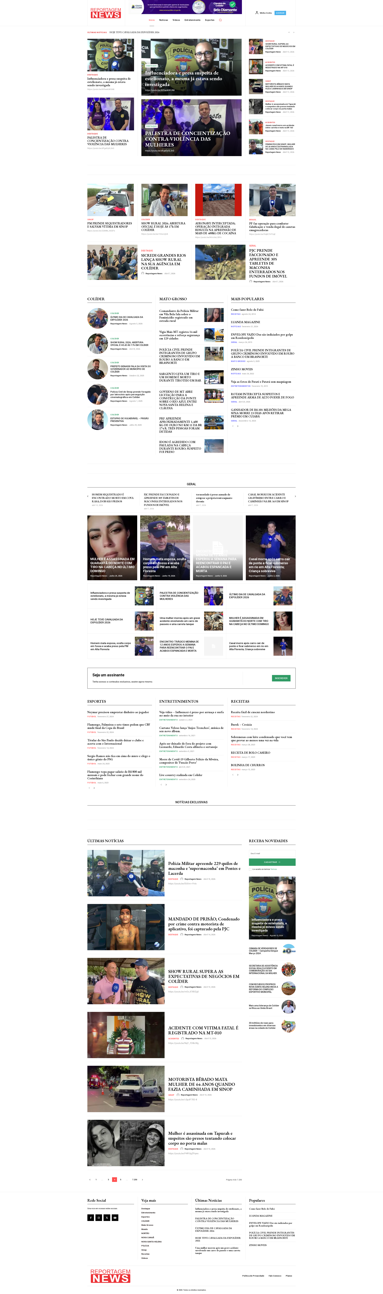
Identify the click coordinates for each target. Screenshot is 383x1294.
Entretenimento (168, 720)
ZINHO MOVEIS (242, 369)
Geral (252, 246)
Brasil (252, 220)
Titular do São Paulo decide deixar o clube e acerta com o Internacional (115, 741)
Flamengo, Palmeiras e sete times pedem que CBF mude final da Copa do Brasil (118, 726)
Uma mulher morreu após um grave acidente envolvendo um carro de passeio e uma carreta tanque (180, 621)
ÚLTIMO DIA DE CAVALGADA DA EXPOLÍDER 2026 (126, 318)
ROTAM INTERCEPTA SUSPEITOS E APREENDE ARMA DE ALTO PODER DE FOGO (262, 395)
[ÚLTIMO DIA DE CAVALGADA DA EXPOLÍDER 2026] (97, 318)
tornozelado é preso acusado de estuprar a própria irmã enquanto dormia (214, 498)
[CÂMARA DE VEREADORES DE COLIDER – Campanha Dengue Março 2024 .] (289, 951)
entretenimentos (241, 386)
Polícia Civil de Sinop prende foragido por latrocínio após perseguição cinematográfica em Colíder (130, 394)
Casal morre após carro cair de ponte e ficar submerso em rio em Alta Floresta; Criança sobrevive (248, 646)
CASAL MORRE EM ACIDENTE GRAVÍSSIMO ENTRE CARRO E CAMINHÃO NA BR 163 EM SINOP (268, 498)
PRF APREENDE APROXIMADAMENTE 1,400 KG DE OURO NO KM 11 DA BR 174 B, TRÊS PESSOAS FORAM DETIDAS (180, 425)
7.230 (134, 1179)
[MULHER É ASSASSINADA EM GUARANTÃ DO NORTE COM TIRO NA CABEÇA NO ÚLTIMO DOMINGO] (112, 547)
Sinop (268, 81)
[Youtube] (115, 1217)
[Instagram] (98, 1217)
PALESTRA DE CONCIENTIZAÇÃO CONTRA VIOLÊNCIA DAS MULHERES (108, 141)
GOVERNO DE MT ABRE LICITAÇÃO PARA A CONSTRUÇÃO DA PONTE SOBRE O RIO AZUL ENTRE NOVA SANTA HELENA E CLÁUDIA (178, 400)
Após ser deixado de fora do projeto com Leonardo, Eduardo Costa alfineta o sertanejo (188, 745)
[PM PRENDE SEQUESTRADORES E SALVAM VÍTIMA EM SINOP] (110, 200)
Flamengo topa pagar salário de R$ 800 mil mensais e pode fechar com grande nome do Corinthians (115, 775)
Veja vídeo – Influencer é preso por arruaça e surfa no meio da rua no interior (191, 713)
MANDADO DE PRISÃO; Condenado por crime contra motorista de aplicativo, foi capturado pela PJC (204, 924)
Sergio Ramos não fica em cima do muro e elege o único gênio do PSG (118, 757)
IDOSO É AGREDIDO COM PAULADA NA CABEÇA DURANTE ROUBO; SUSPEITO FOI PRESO (180, 447)
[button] (220, 20)
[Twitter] (107, 1217)
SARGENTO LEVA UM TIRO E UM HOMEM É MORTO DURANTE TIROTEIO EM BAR (180, 377)
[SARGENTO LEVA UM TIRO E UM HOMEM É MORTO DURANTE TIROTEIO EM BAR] (214, 377)
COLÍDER (145, 219)
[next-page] (238, 426)
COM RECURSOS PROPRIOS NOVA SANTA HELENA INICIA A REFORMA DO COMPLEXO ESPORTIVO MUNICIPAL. (263, 988)
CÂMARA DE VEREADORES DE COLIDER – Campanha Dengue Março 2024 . (263, 951)
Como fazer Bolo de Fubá (247, 310)
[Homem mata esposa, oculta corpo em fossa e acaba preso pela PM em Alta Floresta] (165, 547)
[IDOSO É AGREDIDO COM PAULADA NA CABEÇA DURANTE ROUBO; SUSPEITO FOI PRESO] (214, 446)
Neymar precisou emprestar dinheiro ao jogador (118, 712)
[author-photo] (143, 273)
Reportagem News (273, 52)
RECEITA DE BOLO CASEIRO (250, 753)
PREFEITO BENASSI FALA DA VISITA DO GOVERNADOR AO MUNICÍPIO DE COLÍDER (130, 369)
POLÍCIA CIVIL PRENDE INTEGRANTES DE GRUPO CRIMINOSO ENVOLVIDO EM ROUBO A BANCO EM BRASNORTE (179, 356)
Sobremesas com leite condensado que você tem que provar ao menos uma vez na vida (261, 738)
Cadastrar (270, 862)
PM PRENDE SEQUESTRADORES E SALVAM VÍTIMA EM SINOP (109, 225)
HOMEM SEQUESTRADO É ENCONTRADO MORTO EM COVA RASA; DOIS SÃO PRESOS (112, 498)
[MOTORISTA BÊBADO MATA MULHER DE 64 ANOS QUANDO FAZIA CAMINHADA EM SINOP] (256, 86)
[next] (294, 32)
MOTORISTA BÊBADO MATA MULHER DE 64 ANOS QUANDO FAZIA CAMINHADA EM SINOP (279, 86)
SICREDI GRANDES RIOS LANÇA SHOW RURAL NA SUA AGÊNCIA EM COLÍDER (163, 262)
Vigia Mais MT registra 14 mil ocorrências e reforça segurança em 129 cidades (179, 335)
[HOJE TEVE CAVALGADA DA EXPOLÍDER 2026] (144, 621)
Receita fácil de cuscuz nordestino (253, 712)
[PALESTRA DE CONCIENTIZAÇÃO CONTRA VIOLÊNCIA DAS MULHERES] (110, 114)
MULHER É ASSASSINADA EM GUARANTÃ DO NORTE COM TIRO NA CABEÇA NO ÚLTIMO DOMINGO (249, 621)
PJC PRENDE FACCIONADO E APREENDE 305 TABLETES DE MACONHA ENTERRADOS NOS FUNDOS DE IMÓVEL (268, 263)
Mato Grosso (238, 361)
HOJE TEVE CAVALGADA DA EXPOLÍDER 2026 (107, 621)
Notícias (236, 326)
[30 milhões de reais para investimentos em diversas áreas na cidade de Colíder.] (289, 1025)
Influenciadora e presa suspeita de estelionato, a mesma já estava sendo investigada (149, 32)
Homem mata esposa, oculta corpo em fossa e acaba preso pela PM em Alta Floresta (111, 646)
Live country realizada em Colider (180, 775)
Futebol (91, 716)
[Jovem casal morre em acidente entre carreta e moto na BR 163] (256, 126)
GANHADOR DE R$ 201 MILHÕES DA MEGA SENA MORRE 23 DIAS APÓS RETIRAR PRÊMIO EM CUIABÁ (261, 413)
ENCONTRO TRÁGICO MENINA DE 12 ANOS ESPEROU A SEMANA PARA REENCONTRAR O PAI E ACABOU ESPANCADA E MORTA (179, 646)
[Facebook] (90, 1217)
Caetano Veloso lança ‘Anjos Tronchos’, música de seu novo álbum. (191, 729)
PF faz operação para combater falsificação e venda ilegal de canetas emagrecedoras (272, 227)
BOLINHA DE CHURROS (248, 765)
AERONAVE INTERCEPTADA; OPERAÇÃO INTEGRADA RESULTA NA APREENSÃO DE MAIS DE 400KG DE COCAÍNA (215, 228)
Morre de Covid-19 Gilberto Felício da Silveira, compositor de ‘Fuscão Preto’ (189, 760)
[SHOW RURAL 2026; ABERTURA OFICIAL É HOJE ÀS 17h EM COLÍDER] (164, 200)
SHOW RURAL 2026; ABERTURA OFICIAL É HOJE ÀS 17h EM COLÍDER (163, 226)
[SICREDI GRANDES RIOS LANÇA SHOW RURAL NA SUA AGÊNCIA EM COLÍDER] (112, 262)
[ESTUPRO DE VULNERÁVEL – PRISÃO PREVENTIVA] (97, 419)
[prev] (289, 32)
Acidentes (270, 62)
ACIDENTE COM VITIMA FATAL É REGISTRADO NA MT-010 (279, 66)
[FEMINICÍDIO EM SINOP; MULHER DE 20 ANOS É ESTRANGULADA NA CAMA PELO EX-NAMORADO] (256, 146)
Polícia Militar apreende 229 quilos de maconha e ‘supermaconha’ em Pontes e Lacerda (204, 868)
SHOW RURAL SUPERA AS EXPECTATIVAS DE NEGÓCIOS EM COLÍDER (280, 46)
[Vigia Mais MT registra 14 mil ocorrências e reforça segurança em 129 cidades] (214, 335)
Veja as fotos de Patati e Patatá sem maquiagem (261, 382)
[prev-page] (233, 426)
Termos (273, 869)
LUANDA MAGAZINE (245, 322)
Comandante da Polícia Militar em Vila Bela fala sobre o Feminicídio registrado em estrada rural (179, 316)
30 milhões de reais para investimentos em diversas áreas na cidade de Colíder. (262, 1025)
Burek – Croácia (241, 724)
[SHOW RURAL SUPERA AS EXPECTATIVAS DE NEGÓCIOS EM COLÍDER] (256, 46)
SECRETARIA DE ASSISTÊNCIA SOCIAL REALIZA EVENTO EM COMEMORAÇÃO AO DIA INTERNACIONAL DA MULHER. (263, 969)
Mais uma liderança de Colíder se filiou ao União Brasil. (264, 1006)
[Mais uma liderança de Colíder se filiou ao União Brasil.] (289, 1007)
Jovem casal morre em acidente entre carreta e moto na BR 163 (279, 126)
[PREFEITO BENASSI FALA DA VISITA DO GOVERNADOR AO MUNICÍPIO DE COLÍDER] (97, 369)
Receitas (235, 314)
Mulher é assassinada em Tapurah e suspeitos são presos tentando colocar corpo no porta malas (280, 106)
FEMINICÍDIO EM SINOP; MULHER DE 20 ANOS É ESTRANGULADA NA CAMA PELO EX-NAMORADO (280, 146)
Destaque (92, 75)
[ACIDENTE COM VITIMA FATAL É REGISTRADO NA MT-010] (256, 66)
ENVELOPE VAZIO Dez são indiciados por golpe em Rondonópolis (262, 336)
